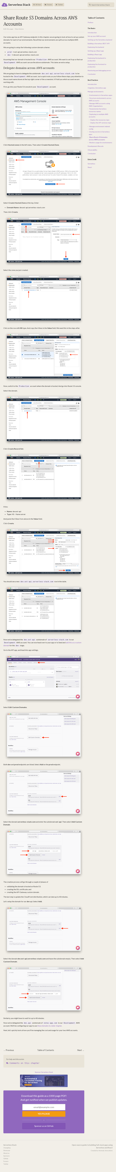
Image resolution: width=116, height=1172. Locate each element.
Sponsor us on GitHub (43, 1126)
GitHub (5, 1158)
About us (6, 1153)
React (90, 167)
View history (19, 29)
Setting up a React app (96, 51)
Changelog (6, 1148)
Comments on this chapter (23, 1063)
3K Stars (38, 5)
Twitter (60, 5)
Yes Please (44, 1114)
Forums (49, 5)
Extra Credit (92, 159)
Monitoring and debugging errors (99, 70)
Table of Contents (45, 1050)
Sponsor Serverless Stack (44, 1072)
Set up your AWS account (97, 36)
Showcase (6, 1150)
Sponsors (6, 1156)
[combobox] (101, 4)
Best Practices (93, 80)
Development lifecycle (95, 146)
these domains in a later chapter (49, 1026)
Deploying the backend (96, 47)
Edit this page (8, 29)
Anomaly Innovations (106, 1150)
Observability (92, 150)
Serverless (91, 164)
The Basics (91, 28)
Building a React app (95, 54)
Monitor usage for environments (100, 143)
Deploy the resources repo (99, 120)
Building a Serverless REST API (99, 43)
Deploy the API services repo (100, 123)
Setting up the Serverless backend (100, 40)
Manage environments (96, 92)
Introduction (92, 33)
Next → (80, 1050)
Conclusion (92, 74)
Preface (90, 22)
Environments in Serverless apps (100, 95)
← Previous (8, 1050)
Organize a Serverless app (97, 88)
